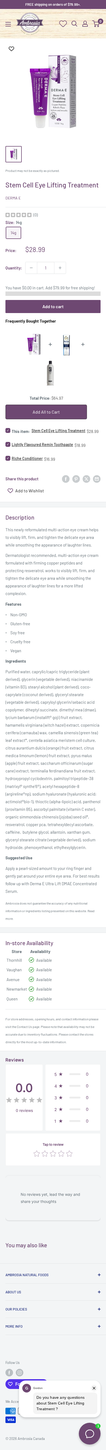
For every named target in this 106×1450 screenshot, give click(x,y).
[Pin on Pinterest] (76, 479)
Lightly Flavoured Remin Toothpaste (42, 444)
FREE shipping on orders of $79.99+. (53, 4)
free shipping (82, 287)
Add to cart (53, 306)
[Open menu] (8, 24)
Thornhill (14, 960)
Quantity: (13, 267)
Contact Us (24, 1027)
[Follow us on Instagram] (19, 1372)
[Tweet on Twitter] (86, 479)
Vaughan (14, 969)
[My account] (85, 24)
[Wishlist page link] (63, 24)
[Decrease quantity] (31, 268)
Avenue (13, 979)
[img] (18, 216)
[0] (96, 23)
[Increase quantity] (60, 268)
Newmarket (17, 989)
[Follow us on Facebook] (9, 1372)
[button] (73, 1074)
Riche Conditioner (27, 458)
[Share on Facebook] (66, 479)
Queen (12, 998)
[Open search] (74, 24)
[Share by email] (97, 479)
